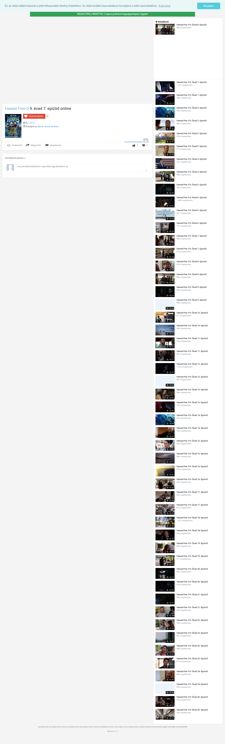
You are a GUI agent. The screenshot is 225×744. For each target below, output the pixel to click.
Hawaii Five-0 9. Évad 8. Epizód (192, 24)
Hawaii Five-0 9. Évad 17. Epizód (192, 492)
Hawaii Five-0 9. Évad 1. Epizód (192, 82)
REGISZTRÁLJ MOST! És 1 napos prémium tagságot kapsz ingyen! (112, 14)
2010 (32, 123)
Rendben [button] (209, 6)
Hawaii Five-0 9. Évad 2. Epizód (192, 108)
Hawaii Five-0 (17, 108)
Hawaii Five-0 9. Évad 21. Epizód (192, 594)
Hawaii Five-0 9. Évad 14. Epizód (192, 415)
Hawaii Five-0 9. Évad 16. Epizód (192, 466)
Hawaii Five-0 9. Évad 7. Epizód (192, 236)
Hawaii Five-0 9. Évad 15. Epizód (192, 441)
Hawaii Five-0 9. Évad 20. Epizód (192, 569)
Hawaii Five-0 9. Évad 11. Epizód (192, 338)
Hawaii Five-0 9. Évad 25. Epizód (192, 697)
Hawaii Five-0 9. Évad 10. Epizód (192, 312)
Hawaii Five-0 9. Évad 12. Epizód (192, 364)
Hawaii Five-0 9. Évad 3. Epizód (192, 133)
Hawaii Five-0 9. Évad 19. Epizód (192, 543)
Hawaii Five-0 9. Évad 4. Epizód (192, 159)
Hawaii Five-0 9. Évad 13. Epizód (192, 389)
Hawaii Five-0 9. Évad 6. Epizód (192, 210)
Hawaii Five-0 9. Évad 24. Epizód (192, 671)
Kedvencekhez (36, 116)
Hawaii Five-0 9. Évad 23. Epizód (192, 645)
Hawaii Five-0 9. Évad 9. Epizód (192, 287)
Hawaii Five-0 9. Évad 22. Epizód (192, 620)
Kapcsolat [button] (164, 5)
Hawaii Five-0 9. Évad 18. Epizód (192, 517)
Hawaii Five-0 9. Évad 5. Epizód (192, 184)
